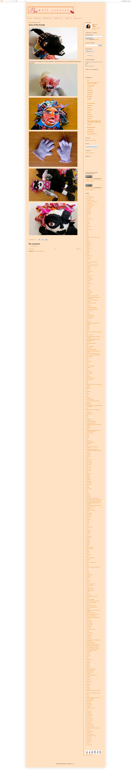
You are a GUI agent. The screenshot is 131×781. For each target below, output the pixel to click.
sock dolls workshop (91, 629)
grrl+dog (89, 107)
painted (88, 542)
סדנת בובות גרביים (90, 734)
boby (88, 238)
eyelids (88, 370)
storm (88, 656)
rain (87, 570)
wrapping (89, 706)
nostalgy (88, 531)
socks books (89, 632)
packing (88, 540)
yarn (88, 709)
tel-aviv (88, 667)
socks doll (89, 637)
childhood (89, 268)
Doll (88, 80)
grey (88, 415)
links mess (89, 469)
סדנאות (88, 729)
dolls (88, 344)
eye (87, 369)
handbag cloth (90, 420)
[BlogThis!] (43, 239)
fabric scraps (89, 373)
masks (88, 487)
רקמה (88, 743)
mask (88, 485)
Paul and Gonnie (90, 548)
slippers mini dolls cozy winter (93, 614)
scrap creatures (90, 585)
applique (88, 211)
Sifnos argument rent (91, 605)
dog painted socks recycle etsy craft (94, 331)
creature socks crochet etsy (92, 300)
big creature (89, 229)
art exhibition (89, 218)
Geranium (89, 397)
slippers (88, 608)
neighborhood (90, 527)
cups (88, 312)
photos (88, 551)
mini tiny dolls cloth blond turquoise (94, 505)
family (88, 375)
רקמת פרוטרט (89, 744)
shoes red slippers (90, 599)
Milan (88, 493)
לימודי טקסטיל (89, 723)
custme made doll (90, 315)
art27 (88, 220)
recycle (88, 573)
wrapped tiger (89, 704)
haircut (88, 418)
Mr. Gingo (89, 519)
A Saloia (89, 112)
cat (87, 260)
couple (88, 286)
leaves (88, 465)
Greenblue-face (90, 413)
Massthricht (89, 489)
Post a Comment (34, 246)
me (87, 490)
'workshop (89, 195)
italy (87, 445)
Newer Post (31, 249)
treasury (88, 679)
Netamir (95, 24)
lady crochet (89, 459)
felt (87, 382)
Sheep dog (89, 594)
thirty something (90, 672)
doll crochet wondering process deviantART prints (93, 340)
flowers (88, 388)
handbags (89, 427)
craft (87, 288)
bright (88, 249)
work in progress (90, 700)
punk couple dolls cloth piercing (93, 567)
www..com (90, 55)
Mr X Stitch (89, 96)
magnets (88, 476)
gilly (87, 408)
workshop (89, 701)
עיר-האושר (89, 88)
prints (88, 565)
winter (88, 696)
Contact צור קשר (78, 18)
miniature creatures (91, 507)
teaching (88, 665)
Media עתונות (68, 18)
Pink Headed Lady (90, 557)
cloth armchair (90, 275)
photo (88, 550)
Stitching (88, 655)
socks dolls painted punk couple (93, 645)
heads (88, 436)
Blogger (73, 763)
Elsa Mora (89, 114)
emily (88, 362)
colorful (88, 282)
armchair (88, 214)
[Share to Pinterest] (47, 239)
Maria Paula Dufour (91, 127)
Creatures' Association (91, 303)
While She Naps (90, 131)
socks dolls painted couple (92, 644)
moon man (89, 514)
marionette (89, 481)
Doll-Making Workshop (91, 343)
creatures (89, 301)
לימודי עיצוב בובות (90, 724)
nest (87, 528)
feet (87, 381)
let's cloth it (89, 467)
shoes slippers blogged (91, 602)
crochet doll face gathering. (92, 309)
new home (89, 530)
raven (88, 571)
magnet (88, 475)
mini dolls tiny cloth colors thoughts (94, 499)
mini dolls (89, 496)
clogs (88, 274)
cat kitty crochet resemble (92, 262)
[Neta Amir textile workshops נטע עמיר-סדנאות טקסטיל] (86, 64)
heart (88, 437)
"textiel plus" (89, 203)
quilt (87, 568)
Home (55, 249)
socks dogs (89, 635)
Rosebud (89, 580)
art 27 (88, 217)
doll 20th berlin (90, 334)
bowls (88, 246)
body (88, 240)
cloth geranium (90, 278)
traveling (88, 678)
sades (88, 582)
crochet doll (89, 306)
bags (88, 228)
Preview (87, 39)
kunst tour (89, 453)
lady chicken (89, 461)
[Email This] (41, 239)
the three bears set (90, 670)
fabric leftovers (90, 372)
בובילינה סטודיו (90, 718)
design (88, 327)
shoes (88, 597)
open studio (89, 536)
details (88, 328)
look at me (89, 470)
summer (88, 661)
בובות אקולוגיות (90, 715)
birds (88, 232)
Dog (87, 330)
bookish (88, 243)
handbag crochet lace (91, 423)
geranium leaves (90, 399)
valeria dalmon (90, 129)
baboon (88, 223)
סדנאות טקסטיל (90, 731)
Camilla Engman (90, 85)
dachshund (89, 318)
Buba (88, 252)
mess (88, 492)
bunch (88, 254)
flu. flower (89, 391)
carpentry (89, 258)
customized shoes (90, 316)
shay (88, 593)
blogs (88, 235)
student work (89, 659)
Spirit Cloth (89, 94)
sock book (89, 620)
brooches (89, 251)
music (88, 522)
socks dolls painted (91, 642)
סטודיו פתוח (89, 740)
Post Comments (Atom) (39, 251)
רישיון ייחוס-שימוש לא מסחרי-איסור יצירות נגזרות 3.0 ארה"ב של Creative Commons (93, 188)
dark (88, 320)
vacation (88, 688)
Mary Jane (89, 484)
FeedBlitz (97, 39)
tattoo (88, 664)
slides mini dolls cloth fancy (92, 607)
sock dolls (89, 627)
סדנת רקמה (89, 738)
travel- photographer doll (92, 675)
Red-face (89, 576)
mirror (88, 511)
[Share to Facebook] (46, 239)
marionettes (89, 482)
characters (89, 266)
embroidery (89, 361)
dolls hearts (89, 347)
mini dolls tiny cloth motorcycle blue (94, 501)
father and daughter (91, 378)
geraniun (88, 402)
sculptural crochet (90, 590)
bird (87, 231)
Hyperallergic (90, 92)
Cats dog (88, 263)
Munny (88, 520)
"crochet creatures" (90, 197)
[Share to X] (44, 239)
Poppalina (89, 124)
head (88, 434)
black (88, 234)
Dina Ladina (89, 109)
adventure (89, 209)
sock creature (89, 623)
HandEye (89, 99)
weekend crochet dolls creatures (93, 693)
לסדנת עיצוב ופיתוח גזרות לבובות (93, 728)
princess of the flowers (91, 562)
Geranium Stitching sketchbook (93, 400)
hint (87, 439)
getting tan (89, 403)
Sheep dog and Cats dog (92, 596)
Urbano (88, 687)
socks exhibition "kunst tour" (92, 647)
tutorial (88, 682)
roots (88, 579)
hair (87, 416)
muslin (88, 524)
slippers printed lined (91, 615)
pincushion (89, 554)
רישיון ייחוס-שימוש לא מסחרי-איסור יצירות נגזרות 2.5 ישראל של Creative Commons (93, 180)
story (88, 658)
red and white (89, 574)
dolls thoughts (89, 356)
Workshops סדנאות (47, 18)
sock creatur (89, 621)
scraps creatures (90, 588)
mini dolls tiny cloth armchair (92, 498)
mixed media (89, 513)
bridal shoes (89, 248)
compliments (89, 283)
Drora (88, 358)
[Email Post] (39, 239)
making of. (89, 479)
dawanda (89, 321)
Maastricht (89, 473)
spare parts (89, 651)
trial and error (89, 681)
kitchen (88, 452)
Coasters (88, 280)
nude (88, 534)
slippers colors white (91, 612)
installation (89, 443)
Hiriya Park (89, 440)
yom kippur (89, 711)
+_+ (88, 101)
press (88, 560)
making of (89, 478)
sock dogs (89, 626)
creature (88, 294)
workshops (89, 703)
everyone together (90, 365)
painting (88, 544)
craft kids (88, 289)
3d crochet (89, 208)
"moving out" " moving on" (92, 201)
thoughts (88, 673)
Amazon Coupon (89, 754)
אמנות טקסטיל (89, 714)
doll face (88, 341)
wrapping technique (91, 708)
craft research (90, 116)
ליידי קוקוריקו (89, 721)
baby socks (89, 226)
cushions (88, 313)
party (88, 545)
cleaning (88, 272)
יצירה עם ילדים (89, 720)
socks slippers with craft (91, 650)
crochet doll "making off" (92, 307)
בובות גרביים (89, 717)
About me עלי (37, 18)
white (88, 694)
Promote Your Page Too (90, 66)
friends (88, 394)
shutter (88, 604)
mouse (88, 517)
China (88, 269)
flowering (89, 387)
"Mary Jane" (89, 198)
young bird (89, 712)
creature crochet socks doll (92, 295)
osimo (88, 539)
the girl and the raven (91, 668)
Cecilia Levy (89, 105)
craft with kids (89, 291)
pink (87, 556)
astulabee (89, 118)
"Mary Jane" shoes (90, 200)
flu (87, 390)
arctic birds (89, 212)
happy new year (90, 432)
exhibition (89, 367)
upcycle (88, 685)
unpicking (89, 684)
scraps (88, 587)
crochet (88, 304)
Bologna (88, 242)
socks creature (90, 633)
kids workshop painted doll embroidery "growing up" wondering (94, 450)
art (87, 215)
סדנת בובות (89, 732)
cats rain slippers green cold (92, 265)
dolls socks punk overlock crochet (94, 355)
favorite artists (89, 379)
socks (88, 630)
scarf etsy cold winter (91, 584)
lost (87, 472)
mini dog (88, 495)
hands (88, 428)
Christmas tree (90, 271)
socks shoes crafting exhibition (93, 648)
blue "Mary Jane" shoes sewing (93, 237)
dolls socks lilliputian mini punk (93, 353)
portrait (88, 559)
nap (87, 525)
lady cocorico (89, 462)
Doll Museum (90, 90)
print (88, 564)
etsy (87, 364)
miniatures (89, 508)
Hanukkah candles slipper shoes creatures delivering (93, 431)
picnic (88, 553)
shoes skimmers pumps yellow (93, 600)
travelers (88, 676)
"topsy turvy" (89, 206)
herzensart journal (91, 103)
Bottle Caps (89, 245)
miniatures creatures (91, 510)
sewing (88, 591)
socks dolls (89, 638)
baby (88, 225)
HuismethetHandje (90, 442)
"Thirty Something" (90, 205)
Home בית (30, 18)
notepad (88, 533)
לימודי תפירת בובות (90, 726)
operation (89, 537)
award (88, 222)
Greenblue (89, 412)
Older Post (78, 249)
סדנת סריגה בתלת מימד (91, 735)
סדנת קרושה (89, 737)
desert (88, 325)
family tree (89, 376)
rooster (88, 577)
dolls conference (90, 346)
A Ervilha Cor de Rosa (92, 134)
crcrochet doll (89, 292)
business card (89, 255)
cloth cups (89, 277)
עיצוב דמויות (89, 741)
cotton (88, 285)
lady (87, 458)
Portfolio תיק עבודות (58, 18)
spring (88, 653)
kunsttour (89, 455)
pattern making (90, 547)
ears (88, 359)
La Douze (89, 456)
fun (87, 396)
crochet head (89, 310)
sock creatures (90, 624)
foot (87, 393)
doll (87, 333)
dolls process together (91, 349)
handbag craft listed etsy (92, 421)
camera (88, 257)
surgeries (89, 662)
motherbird (89, 516)
